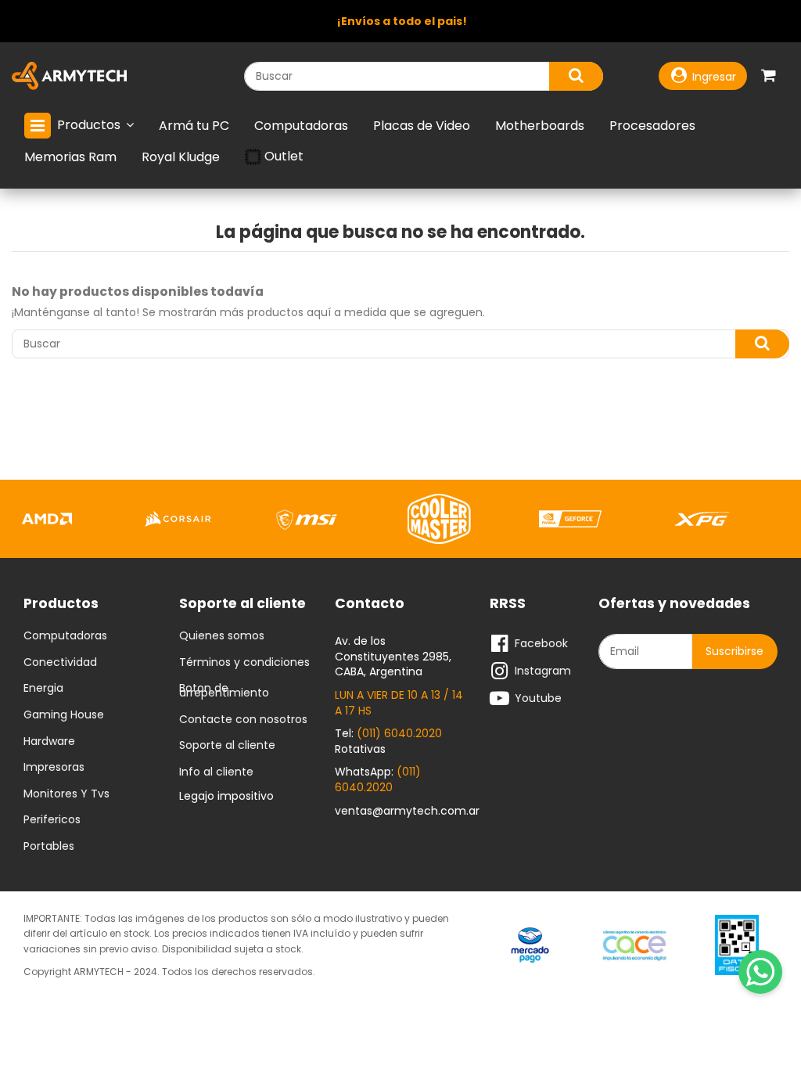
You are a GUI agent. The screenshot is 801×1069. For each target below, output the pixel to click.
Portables (48, 846)
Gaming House (63, 715)
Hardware (49, 742)
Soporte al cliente (227, 745)
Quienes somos (221, 636)
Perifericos (52, 820)
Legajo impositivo (226, 796)
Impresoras (53, 767)
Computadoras (65, 636)
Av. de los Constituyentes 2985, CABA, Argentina (393, 656)
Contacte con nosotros (243, 720)
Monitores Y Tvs (66, 794)
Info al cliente (216, 772)
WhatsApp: (378, 779)
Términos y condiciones (244, 662)
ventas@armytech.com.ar (407, 811)
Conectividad (60, 662)
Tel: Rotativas (388, 741)
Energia (43, 688)
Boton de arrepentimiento (224, 690)
